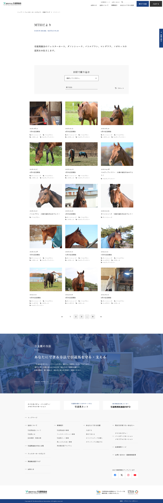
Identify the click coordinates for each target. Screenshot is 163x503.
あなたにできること (41, 382)
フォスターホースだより (36, 453)
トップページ (32, 417)
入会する (156, 4)
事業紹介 (114, 5)
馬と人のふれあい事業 (64, 442)
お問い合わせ (116, 2)
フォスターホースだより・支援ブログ (37, 12)
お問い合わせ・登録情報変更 (125, 455)
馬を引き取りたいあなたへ (124, 425)
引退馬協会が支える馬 (36, 446)
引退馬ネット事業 (63, 438)
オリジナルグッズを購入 (94, 438)
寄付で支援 (143, 4)
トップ (19, 12)
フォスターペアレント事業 (66, 434)
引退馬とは (31, 434)
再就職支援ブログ (34, 461)
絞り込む (69, 87)
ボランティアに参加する (94, 442)
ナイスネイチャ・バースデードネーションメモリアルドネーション (124, 436)
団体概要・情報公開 (34, 438)
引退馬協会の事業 (63, 430)
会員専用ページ (105, 2)
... (87, 317)
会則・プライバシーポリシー (129, 501)
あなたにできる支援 (127, 5)
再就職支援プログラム (64, 446)
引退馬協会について (34, 430)
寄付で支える (90, 434)
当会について (104, 5)
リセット (121, 88)
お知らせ (94, 5)
